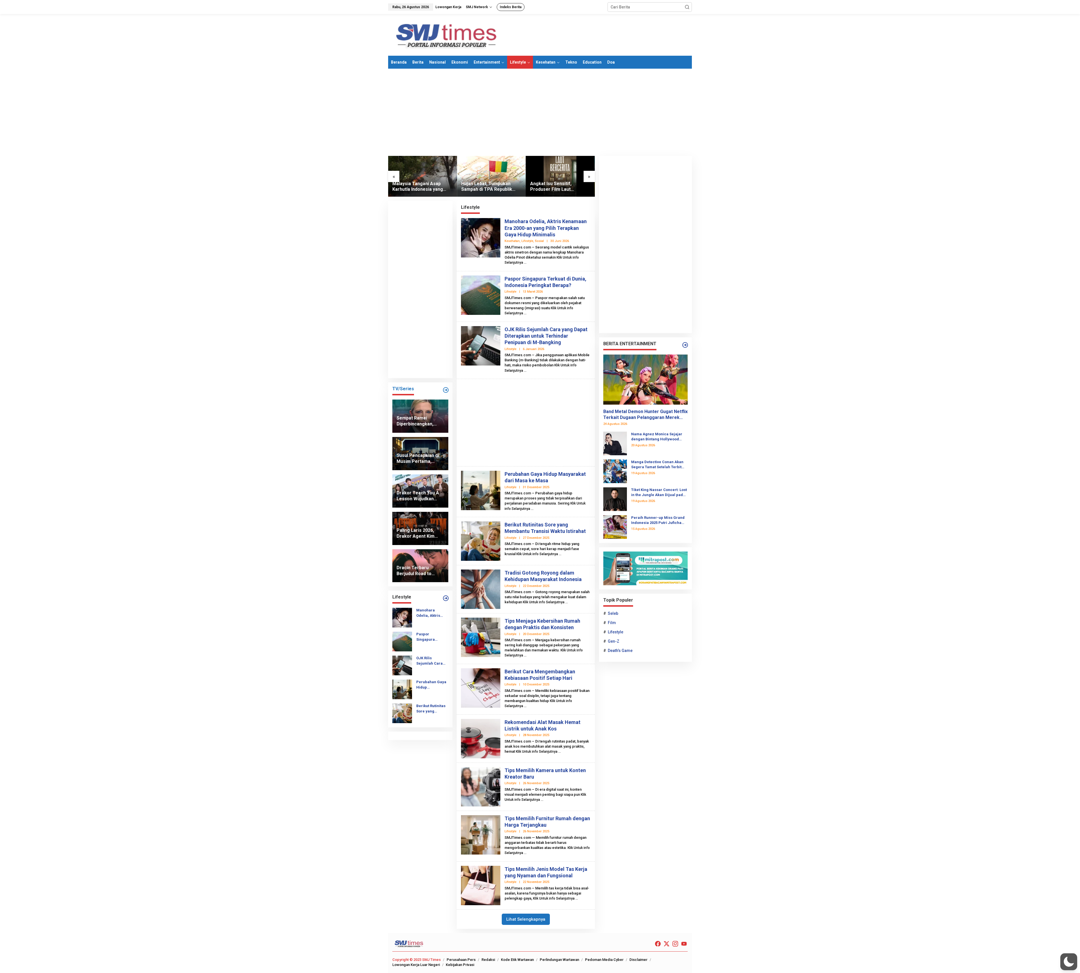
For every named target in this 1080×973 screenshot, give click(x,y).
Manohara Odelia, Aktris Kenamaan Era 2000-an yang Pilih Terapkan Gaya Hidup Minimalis (429, 613)
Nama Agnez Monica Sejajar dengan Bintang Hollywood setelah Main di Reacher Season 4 (656, 437)
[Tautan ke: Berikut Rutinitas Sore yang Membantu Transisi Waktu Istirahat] (402, 713)
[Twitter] (666, 944)
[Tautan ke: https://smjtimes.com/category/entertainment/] (685, 345)
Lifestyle (527, 241)
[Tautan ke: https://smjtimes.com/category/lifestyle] (445, 598)
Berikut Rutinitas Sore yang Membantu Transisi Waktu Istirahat (431, 709)
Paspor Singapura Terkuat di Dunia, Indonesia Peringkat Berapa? (431, 637)
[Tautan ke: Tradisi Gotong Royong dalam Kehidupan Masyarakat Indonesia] (480, 588)
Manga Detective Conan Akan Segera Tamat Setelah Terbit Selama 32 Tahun (657, 465)
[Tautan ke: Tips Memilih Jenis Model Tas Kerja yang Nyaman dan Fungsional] (480, 885)
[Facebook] (658, 944)
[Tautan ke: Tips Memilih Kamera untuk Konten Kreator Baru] (480, 786)
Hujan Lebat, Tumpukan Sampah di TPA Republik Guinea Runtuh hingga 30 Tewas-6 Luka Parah (487, 187)
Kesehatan (512, 241)
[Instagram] (675, 944)
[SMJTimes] (446, 34)
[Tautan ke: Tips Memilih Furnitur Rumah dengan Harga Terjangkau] (480, 834)
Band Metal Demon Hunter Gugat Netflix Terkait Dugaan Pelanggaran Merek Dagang (645, 415)
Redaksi (488, 960)
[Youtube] (684, 944)
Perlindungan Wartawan (559, 960)
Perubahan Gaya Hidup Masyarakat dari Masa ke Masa (431, 685)
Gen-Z (613, 641)
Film (612, 622)
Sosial (539, 241)
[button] (687, 7)
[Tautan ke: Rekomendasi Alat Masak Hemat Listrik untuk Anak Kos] (480, 738)
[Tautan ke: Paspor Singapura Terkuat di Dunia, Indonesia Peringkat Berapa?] (402, 641)
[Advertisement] (540, 112)
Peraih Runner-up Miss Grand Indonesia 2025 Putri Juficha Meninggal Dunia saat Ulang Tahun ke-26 (658, 520)
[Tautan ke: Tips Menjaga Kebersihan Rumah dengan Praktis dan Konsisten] (480, 637)
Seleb (613, 613)
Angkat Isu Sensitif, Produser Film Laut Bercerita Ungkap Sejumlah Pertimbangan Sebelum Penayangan (559, 187)
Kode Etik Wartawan (517, 960)
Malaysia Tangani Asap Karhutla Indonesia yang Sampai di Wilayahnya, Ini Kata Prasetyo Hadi (418, 187)
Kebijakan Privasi (460, 965)
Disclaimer (638, 960)
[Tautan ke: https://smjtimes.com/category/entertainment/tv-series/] (445, 390)
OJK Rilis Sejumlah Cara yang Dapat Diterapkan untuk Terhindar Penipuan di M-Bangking (431, 661)
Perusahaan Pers (461, 960)
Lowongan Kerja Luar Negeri (416, 965)
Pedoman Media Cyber (604, 960)
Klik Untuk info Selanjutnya (537, 554)
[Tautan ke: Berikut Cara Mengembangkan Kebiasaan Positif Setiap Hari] (480, 687)
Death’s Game (620, 650)
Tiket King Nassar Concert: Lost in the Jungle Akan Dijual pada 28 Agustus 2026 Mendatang (659, 492)
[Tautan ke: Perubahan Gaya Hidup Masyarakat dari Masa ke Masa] (402, 689)
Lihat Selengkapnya (525, 919)
